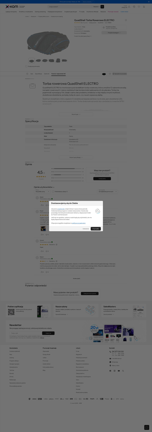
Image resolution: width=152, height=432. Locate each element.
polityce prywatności (78, 223)
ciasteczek (61, 209)
